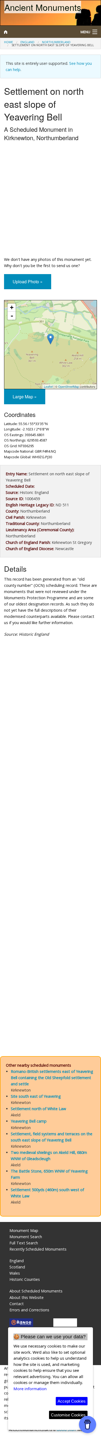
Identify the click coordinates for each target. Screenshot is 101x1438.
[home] (38, 32)
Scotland (17, 1266)
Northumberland (56, 42)
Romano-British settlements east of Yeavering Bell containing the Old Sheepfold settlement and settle (52, 1077)
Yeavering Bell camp (29, 1121)
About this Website (26, 1297)
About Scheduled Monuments (35, 1291)
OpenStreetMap (68, 386)
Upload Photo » (28, 281)
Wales (14, 1273)
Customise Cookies (68, 1415)
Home (8, 42)
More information (30, 1388)
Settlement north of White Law (38, 1108)
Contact (16, 1303)
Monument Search (25, 1236)
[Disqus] (50, 828)
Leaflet (48, 386)
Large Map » (25, 396)
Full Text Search (23, 1242)
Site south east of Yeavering (36, 1096)
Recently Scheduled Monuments (38, 1249)
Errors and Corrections (29, 1309)
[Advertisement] (50, 200)
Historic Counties (24, 1279)
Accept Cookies (72, 1401)
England (27, 42)
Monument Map (23, 1230)
